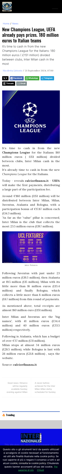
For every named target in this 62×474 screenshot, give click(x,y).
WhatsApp (33, 78)
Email (23, 83)
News (15, 23)
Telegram (48, 78)
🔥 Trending (8, 415)
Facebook (17, 78)
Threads (10, 83)
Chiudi (40, 470)
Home (6, 23)
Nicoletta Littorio (12, 70)
